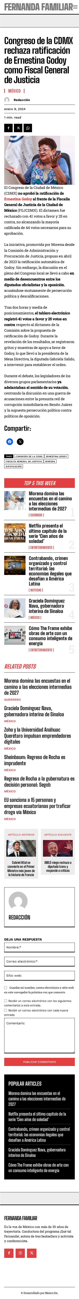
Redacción (22, 100)
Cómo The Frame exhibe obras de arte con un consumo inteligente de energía (50, 635)
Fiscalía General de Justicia (24, 461)
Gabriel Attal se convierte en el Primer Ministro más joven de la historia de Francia (21, 868)
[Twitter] (18, 128)
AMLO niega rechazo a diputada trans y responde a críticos (57, 866)
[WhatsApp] (28, 128)
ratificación (13, 466)
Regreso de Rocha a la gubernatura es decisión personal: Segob (39, 781)
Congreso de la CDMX (29, 456)
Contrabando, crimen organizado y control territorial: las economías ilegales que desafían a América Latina (50, 571)
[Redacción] (8, 99)
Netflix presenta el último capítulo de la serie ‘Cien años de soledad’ (48, 533)
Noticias (35, 590)
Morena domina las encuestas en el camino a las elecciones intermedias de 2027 (50, 501)
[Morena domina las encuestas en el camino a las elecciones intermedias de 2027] (14, 500)
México (35, 617)
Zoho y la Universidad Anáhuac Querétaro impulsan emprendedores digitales (37, 736)
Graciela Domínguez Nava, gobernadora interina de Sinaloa (47, 606)
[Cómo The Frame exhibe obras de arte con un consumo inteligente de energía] (14, 635)
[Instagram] (20, 1253)
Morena (50, 461)
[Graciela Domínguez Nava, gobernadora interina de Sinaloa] (14, 607)
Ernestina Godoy (18, 199)
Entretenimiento (41, 547)
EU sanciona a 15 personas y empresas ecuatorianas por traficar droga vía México (37, 806)
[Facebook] (8, 128)
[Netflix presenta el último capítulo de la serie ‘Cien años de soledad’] (14, 532)
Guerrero (36, 515)
